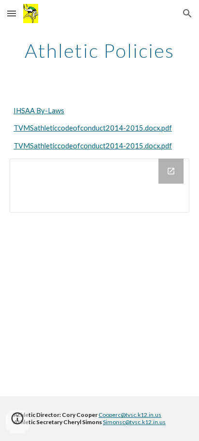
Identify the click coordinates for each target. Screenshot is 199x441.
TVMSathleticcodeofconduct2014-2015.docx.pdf (93, 128)
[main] (99, 50)
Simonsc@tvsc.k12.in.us (134, 422)
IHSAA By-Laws (39, 111)
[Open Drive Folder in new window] (171, 171)
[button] (11, 13)
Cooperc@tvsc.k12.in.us (130, 414)
